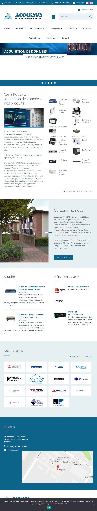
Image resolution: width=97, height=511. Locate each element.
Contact (65, 38)
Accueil (7, 28)
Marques (71, 28)
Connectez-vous (87, 10)
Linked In (53, 17)
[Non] (94, 505)
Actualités (51, 38)
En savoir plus (63, 257)
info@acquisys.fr (82, 3)
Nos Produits (36, 28)
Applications (34, 38)
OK (49, 507)
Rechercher (90, 16)
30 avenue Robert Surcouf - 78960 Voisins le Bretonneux (25, 3)
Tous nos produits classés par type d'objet (79, 191)
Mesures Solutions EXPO (78, 287)
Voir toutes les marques (82, 356)
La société (19, 28)
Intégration (86, 28)
